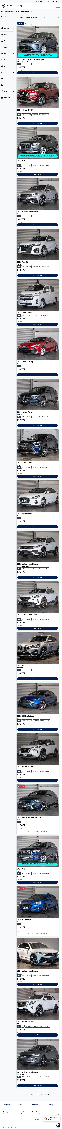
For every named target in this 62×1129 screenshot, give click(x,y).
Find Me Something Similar (37, 831)
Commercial (6, 1114)
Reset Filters (21, 23)
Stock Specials (22, 1108)
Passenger (6, 1112)
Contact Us (50, 1108)
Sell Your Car (35, 1119)
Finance (20, 1116)
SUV (4, 1110)
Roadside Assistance (38, 1112)
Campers (5, 1116)
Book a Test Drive (37, 72)
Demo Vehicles (22, 1112)
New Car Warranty (37, 1110)
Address (40, 1)
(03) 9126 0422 (50, 1)
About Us (49, 1110)
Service (34, 1108)
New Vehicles (21, 1110)
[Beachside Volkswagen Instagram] (59, 1)
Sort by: (45, 17)
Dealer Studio (12, 1127)
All (4, 1108)
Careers (49, 1112)
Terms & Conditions (52, 1114)
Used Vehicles (21, 1114)
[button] (58, 6)
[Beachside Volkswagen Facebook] (57, 1)
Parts (33, 1117)
